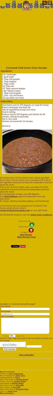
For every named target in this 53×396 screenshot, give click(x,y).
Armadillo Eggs (22, 389)
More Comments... (7, 393)
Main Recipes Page (26, 237)
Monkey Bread (17, 383)
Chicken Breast (22, 379)
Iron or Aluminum (16, 374)
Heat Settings (10, 196)
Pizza (17, 378)
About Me (20, 385)
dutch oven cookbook (41, 215)
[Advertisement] (26, 37)
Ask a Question (26, 355)
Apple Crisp (20, 376)
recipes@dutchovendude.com (15, 210)
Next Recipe (26, 235)
